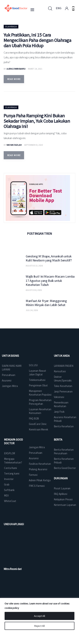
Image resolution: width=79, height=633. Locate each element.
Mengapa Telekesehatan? (13, 460)
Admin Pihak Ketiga (39, 480)
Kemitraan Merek (38, 429)
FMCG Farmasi (37, 486)
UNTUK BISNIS (10, 355)
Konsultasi (60, 371)
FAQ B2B (34, 418)
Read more (14, 79)
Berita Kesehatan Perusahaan (64, 451)
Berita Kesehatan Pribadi (64, 460)
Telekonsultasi (37, 380)
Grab (6, 484)
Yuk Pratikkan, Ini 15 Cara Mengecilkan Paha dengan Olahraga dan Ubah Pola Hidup (37, 40)
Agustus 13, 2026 (34, 265)
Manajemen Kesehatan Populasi (40, 392)
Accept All (39, 616)
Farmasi (33, 474)
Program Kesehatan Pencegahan (40, 401)
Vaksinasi (59, 397)
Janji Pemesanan (63, 391)
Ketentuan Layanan (65, 505)
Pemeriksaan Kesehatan (61, 404)
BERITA (58, 439)
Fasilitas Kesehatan (40, 463)
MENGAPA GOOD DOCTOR (13, 441)
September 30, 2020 (33, 144)
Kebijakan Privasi (63, 499)
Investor (9, 479)
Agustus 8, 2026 (34, 290)
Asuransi (6, 380)
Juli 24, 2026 (32, 310)
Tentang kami (11, 473)
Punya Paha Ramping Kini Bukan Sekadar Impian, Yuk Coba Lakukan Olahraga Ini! (37, 120)
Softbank (9, 490)
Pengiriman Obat (38, 385)
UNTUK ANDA (62, 355)
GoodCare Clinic (38, 424)
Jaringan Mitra (10, 386)
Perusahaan (8, 375)
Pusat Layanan (62, 488)
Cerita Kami (10, 468)
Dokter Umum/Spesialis (63, 378)
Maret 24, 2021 (35, 68)
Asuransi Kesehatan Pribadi (65, 419)
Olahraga (11, 26)
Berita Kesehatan (64, 426)
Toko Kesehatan (63, 386)
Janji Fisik (59, 411)
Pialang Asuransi (38, 469)
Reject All (39, 625)
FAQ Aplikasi (60, 494)
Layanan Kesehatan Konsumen (40, 411)
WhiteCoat (10, 501)
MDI (6, 495)
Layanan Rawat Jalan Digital (37, 372)
